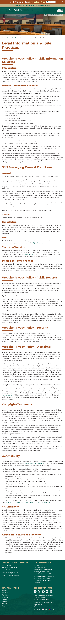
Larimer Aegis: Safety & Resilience (44, 576)
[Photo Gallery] (45, 15)
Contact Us (15, 573)
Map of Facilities (7, 570)
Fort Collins (5, 595)
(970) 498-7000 (6, 573)
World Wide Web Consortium (35, 464)
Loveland (4, 599)
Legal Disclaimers (39, 605)
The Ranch (37, 583)
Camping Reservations (40, 567)
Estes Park (5, 593)
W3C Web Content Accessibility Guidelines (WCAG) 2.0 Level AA (27, 502)
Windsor (4, 606)
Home (3, 38)
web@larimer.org (37, 243)
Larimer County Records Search (42, 580)
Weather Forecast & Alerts (41, 599)
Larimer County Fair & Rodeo (42, 578)
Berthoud (4, 591)
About (4, 575)
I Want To (18, 10)
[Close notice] (62, 1)
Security (53, 602)
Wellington (5, 604)
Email (11, 530)
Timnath (4, 602)
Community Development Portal (43, 570)
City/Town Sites (10, 588)
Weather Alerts (52, 2)
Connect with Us (42, 588)
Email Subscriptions (47, 595)
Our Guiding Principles (13, 575)
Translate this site (39, 607)
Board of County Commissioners (16, 38)
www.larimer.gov (7, 395)
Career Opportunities (40, 597)
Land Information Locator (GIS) (43, 574)
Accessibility (46, 602)
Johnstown (5, 597)
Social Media (37, 595)
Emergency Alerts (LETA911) (42, 572)
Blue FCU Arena (38, 565)
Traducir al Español (55, 14)
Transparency (37, 602)
